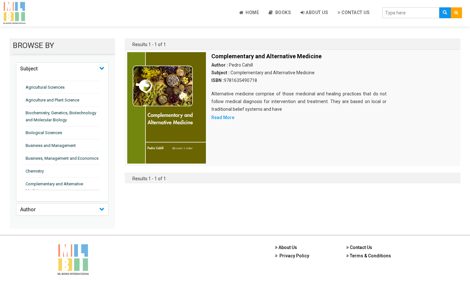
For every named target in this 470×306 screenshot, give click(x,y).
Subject (29, 69)
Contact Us (355, 12)
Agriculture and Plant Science (52, 100)
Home (251, 12)
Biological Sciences (44, 132)
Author (28, 209)
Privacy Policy (293, 255)
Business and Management (51, 145)
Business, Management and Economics (62, 158)
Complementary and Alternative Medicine (266, 56)
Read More (222, 117)
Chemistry (35, 171)
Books (282, 12)
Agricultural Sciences (45, 87)
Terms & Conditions (370, 255)
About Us (316, 12)
